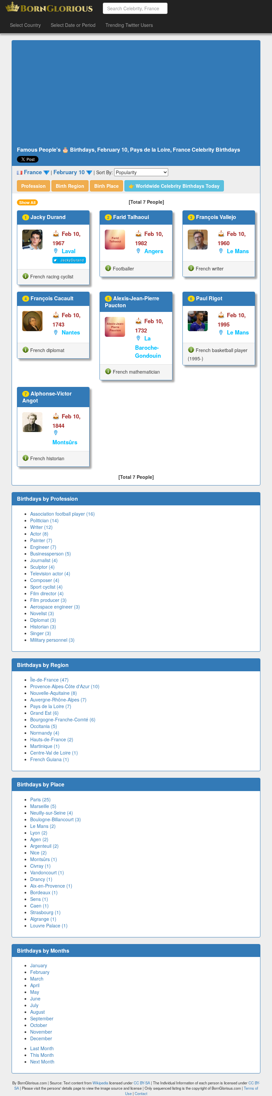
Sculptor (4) (42, 566)
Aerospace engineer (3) (55, 606)
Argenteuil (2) (44, 845)
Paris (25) (40, 799)
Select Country (25, 25)
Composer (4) (44, 580)
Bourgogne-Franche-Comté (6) (63, 719)
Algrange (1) (43, 918)
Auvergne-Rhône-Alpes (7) (58, 699)
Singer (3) (40, 633)
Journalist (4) (44, 560)
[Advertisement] (136, 93)
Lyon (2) (38, 832)
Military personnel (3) (52, 639)
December (41, 1038)
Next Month (42, 1061)
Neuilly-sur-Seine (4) (51, 812)
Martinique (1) (45, 746)
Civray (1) (40, 865)
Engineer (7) (43, 547)
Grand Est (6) (44, 712)
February (39, 972)
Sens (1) (39, 899)
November (41, 1031)
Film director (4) (47, 593)
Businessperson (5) (50, 553)
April (34, 985)
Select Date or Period (73, 25)
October (38, 1025)
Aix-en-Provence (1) (51, 885)
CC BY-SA (142, 1082)
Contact (141, 1093)
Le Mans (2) (43, 826)
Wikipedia (100, 1082)
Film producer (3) (48, 600)
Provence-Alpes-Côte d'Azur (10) (65, 686)
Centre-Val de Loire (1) (54, 752)
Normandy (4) (44, 732)
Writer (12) (41, 527)
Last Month (42, 1048)
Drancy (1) (41, 879)
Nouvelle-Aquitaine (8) (53, 693)
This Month (42, 1055)
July (34, 1005)
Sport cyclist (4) (46, 586)
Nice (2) (38, 852)
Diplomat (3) (43, 620)
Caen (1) (39, 905)
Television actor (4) (50, 573)
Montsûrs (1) (43, 859)
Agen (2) (39, 839)
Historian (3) (43, 626)
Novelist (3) (42, 613)
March (36, 978)
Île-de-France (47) (49, 679)
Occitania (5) (43, 726)
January (38, 965)
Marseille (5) (43, 806)
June (35, 998)
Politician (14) (44, 520)
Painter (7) (41, 540)
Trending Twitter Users (129, 25)
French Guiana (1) (49, 759)
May (34, 991)
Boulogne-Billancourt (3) (55, 819)
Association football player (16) (62, 513)
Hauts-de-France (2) (51, 739)
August (37, 1011)
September (41, 1018)
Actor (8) (39, 533)
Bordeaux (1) (44, 892)
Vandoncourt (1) (47, 872)
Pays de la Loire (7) (50, 706)
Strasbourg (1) (45, 912)
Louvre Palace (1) (49, 925)
